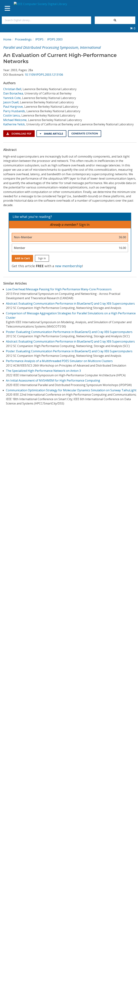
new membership (68, 266)
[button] (132, 28)
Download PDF (21, 133)
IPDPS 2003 (55, 39)
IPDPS (39, 39)
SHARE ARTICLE (53, 133)
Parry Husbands (14, 111)
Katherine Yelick (14, 124)
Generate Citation (84, 133)
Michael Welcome (15, 120)
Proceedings (23, 39)
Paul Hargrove (13, 107)
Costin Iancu (11, 115)
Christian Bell (12, 89)
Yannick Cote (12, 98)
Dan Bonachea (13, 93)
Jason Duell (11, 102)
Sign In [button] (84, 224)
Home (7, 39)
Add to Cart (22, 258)
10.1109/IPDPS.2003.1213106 (44, 75)
